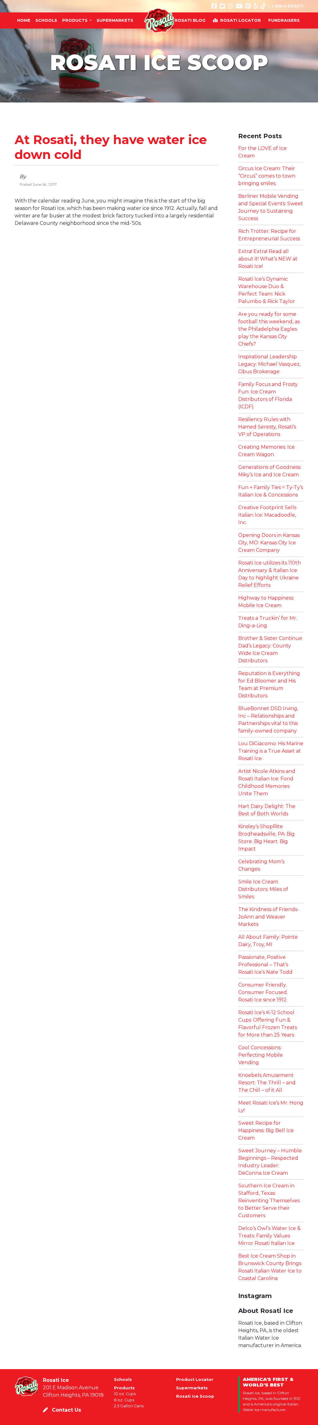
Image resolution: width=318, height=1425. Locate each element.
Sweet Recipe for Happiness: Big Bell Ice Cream (266, 1130)
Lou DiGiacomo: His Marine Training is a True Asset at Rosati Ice (270, 751)
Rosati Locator (240, 20)
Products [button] (75, 20)
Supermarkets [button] (115, 20)
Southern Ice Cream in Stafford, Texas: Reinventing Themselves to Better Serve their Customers (269, 1201)
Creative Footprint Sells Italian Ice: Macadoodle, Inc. (267, 515)
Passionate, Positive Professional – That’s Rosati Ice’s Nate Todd (265, 964)
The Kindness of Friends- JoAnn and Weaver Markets (268, 916)
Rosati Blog (190, 20)
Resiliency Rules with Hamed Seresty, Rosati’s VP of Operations (267, 426)
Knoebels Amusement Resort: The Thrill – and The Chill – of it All (267, 1082)
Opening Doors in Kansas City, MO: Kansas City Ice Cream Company (269, 542)
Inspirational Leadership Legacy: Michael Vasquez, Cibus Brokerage (269, 364)
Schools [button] (46, 20)
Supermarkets (192, 1388)
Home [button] (23, 20)
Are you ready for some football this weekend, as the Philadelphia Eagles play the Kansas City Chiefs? (269, 329)
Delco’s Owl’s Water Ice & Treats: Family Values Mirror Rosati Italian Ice (269, 1235)
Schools (123, 1379)
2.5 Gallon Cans (128, 1406)
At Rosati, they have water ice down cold (111, 147)
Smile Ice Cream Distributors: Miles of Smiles (263, 889)
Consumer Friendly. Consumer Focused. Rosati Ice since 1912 (263, 992)
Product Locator (194, 1379)
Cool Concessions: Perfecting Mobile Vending (260, 1055)
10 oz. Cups (125, 1393)
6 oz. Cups (124, 1400)
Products (124, 1388)
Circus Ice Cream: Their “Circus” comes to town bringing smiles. (266, 176)
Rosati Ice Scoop (195, 1396)
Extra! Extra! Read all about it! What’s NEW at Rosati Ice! (268, 258)
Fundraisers (284, 20)
